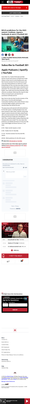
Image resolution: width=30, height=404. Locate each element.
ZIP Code (5, 302)
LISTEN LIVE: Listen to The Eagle (12, 7)
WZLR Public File (6, 349)
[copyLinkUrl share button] (13, 55)
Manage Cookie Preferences (8, 381)
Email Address (12, 302)
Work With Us (5, 342)
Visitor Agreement (24, 377)
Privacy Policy (6, 378)
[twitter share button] (6, 55)
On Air (12, 16)
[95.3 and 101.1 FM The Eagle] (15, 2)
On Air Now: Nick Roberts (15, 235)
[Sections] (2, 2)
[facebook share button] (3, 55)
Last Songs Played (5, 16)
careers (15, 379)
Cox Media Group (9, 376)
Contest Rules (5, 344)
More (22, 16)
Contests (17, 16)
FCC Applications (6, 352)
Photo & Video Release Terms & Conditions (12, 354)
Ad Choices (4, 379)
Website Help (5, 368)
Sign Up (15, 309)
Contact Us (4, 339)
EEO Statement (5, 347)
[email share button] (9, 55)
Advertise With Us (6, 361)
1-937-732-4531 (15, 256)
